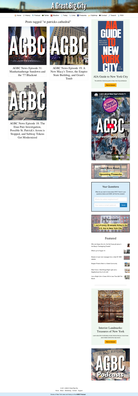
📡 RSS (121, 15)
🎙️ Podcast (36, 15)
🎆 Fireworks (81, 15)
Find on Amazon (110, 85)
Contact (74, 390)
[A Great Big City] (69, 7)
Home (57, 390)
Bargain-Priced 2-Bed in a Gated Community (104, 263)
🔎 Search (112, 15)
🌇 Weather (55, 15)
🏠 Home (17, 15)
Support (80, 390)
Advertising (68, 390)
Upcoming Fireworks (110, 174)
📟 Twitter (45, 15)
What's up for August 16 (98, 251)
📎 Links (72, 15)
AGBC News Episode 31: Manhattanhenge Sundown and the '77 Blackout (27, 71)
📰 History (26, 15)
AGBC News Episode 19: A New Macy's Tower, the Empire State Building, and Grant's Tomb (69, 73)
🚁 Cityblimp (92, 15)
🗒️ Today (64, 15)
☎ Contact (103, 15)
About (62, 390)
